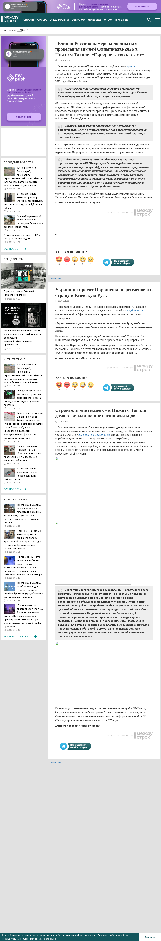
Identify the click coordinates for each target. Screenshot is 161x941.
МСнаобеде (94, 19)
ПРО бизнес (121, 19)
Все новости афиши (17, 636)
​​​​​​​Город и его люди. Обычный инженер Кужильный (19, 293)
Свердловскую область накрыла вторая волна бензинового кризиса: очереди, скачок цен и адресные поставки (23, 397)
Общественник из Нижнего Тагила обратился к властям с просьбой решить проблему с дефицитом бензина (22, 453)
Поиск (149, 20)
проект (130, 66)
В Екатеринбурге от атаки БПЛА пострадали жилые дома (22, 236)
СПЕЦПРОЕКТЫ (59, 19)
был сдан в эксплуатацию (94, 435)
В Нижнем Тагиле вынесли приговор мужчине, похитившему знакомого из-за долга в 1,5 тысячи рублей (23, 200)
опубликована (135, 310)
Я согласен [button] (150, 937)
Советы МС (78, 19)
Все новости (12, 249)
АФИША (42, 19)
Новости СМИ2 (55, 278)
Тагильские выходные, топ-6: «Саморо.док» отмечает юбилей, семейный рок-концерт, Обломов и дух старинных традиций (23, 590)
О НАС (108, 19)
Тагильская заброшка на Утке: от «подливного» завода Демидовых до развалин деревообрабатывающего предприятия (22, 337)
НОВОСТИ (28, 19)
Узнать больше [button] (50, 938)
